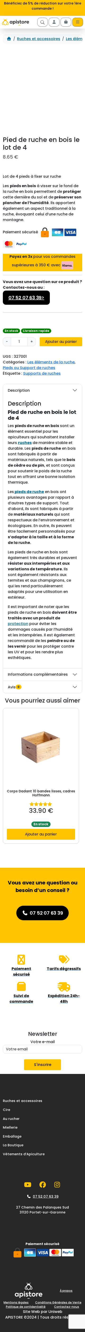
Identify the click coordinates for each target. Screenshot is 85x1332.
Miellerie (10, 1127)
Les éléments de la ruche (51, 362)
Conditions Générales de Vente (58, 1302)
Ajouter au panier (61, 341)
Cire (6, 1109)
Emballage (12, 1136)
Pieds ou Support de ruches (29, 367)
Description (19, 390)
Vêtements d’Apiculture (24, 1154)
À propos (66, 1291)
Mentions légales (16, 1302)
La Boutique (13, 1145)
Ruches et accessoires (38, 38)
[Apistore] (15, 22)
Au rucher (11, 1118)
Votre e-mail (42, 1041)
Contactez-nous (66, 1307)
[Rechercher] (42, 22)
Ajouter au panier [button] (41, 834)
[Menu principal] (77, 22)
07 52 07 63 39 (46, 1196)
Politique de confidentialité (26, 1307)
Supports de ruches (42, 373)
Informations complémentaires (38, 674)
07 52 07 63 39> (26, 297)
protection (18, 623)
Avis (14, 687)
